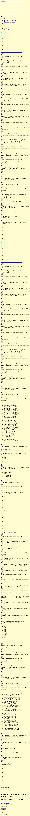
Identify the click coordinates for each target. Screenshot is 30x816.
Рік (17, 52)
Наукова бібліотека (10, 1)
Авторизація (8, 23)
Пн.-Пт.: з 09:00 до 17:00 (7, 804)
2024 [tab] (6, 29)
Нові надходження (10, 22)
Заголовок (13, 52)
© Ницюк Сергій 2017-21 (5, 806)
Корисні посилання (9, 791)
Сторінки (20, 52)
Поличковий (4, 52)
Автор (9, 52)
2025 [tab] (6, 28)
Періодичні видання (10, 19)
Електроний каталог (10, 20)
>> (4, 49)
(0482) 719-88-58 (5, 803)
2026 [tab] (6, 27)
